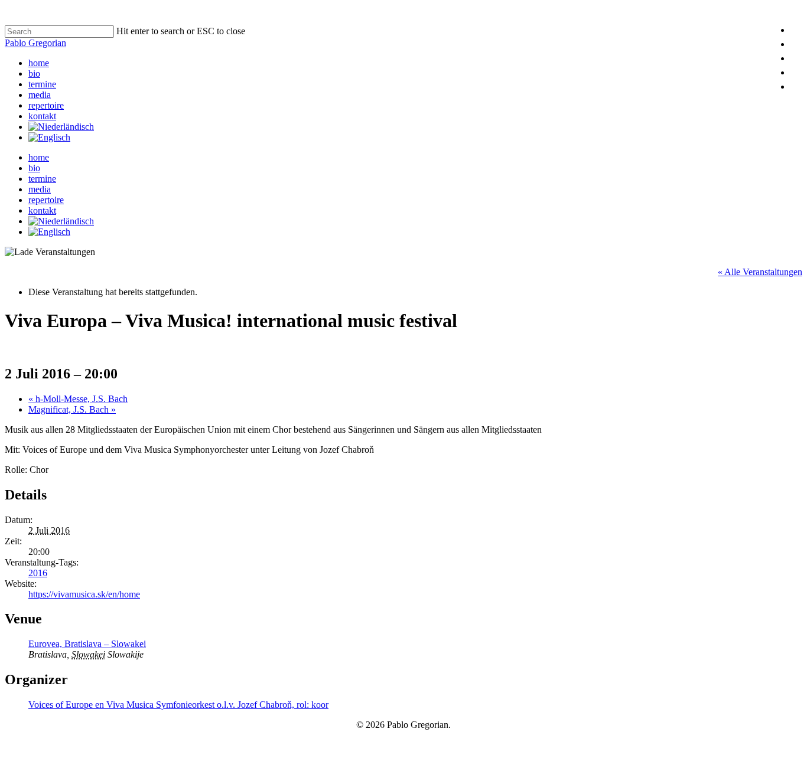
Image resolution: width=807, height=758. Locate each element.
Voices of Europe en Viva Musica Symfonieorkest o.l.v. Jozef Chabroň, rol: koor (178, 705)
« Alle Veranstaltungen (760, 272)
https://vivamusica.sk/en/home (84, 594)
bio (34, 73)
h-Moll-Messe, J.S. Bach (78, 399)
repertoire (46, 105)
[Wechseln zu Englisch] (49, 137)
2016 (37, 573)
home (38, 63)
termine (42, 84)
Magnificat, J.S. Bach (72, 409)
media (39, 95)
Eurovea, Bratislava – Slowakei (87, 644)
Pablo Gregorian (35, 43)
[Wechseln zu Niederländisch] (61, 127)
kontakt (42, 116)
